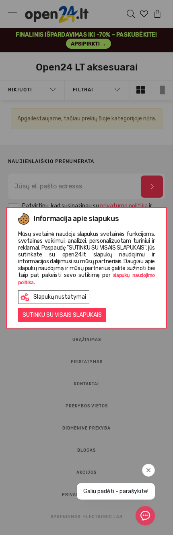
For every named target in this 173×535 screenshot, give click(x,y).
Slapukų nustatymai (59, 296)
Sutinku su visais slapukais (62, 315)
